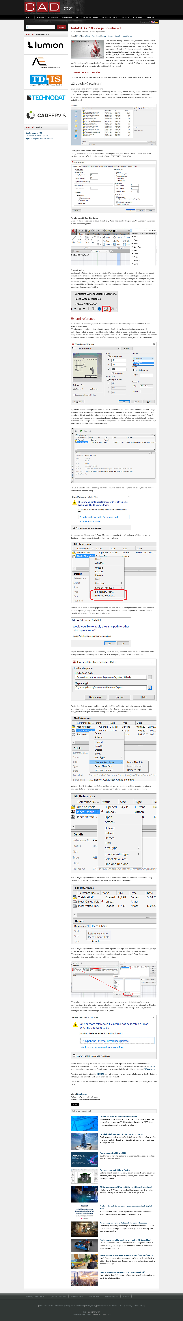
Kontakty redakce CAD (35, 1296)
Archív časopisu (111, 1296)
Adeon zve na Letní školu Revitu (115, 1170)
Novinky (118, 36)
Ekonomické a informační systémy (57, 1306)
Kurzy (103, 36)
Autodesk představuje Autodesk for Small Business (123, 1223)
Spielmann (82, 1094)
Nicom (110, 36)
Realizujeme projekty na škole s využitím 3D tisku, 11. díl (126, 1240)
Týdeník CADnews (58, 1296)
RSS (40, 1306)
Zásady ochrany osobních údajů (132, 1306)
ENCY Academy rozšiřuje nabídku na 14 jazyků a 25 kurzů (126, 1187)
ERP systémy (102, 1306)
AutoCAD (86, 36)
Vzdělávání (127, 36)
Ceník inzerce (93, 1296)
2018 (78, 36)
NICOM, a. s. (149, 1069)
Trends (126, 1296)
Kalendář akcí (77, 1296)
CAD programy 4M (34, 133)
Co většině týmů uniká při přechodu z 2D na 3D (121, 1134)
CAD (85, 1312)
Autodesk (96, 36)
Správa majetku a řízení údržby (39, 138)
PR (110, 1306)
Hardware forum (77, 1306)
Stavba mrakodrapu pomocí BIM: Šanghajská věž (122, 1272)
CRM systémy (90, 1306)
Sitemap (115, 1306)
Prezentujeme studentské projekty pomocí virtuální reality (126, 1255)
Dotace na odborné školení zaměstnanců (118, 1116)
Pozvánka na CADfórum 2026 (113, 1153)
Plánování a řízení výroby (37, 136)
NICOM (100, 1074)
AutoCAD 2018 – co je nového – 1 (96, 28)
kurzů (152, 1066)
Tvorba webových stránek (82, 1314)
